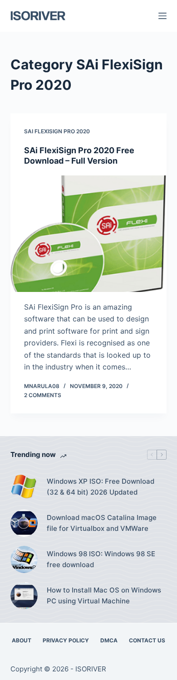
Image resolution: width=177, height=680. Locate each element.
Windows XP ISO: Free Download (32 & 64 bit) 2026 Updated (100, 487)
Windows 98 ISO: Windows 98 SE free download (101, 559)
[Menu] (162, 16)
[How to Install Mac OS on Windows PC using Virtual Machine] (24, 595)
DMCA (109, 640)
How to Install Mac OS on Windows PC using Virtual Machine (104, 596)
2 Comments (42, 395)
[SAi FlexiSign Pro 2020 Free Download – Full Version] (88, 233)
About (21, 640)
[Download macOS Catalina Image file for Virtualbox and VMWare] (24, 523)
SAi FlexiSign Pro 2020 (57, 131)
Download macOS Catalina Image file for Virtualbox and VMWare (102, 523)
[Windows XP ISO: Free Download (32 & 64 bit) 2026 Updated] (24, 486)
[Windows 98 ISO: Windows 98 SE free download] (24, 559)
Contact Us (147, 640)
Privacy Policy (66, 640)
